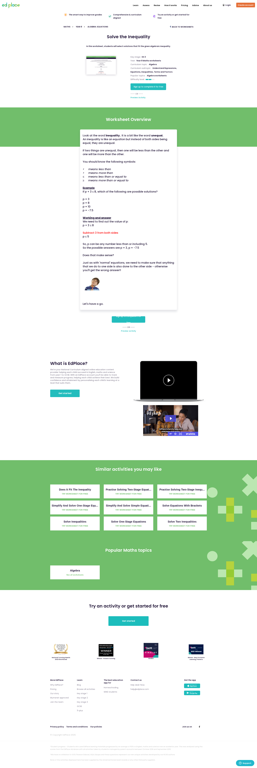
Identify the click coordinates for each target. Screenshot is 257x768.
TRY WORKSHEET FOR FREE (75, 494)
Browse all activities (86, 689)
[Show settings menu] (175, 434)
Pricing (184, 5)
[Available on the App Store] (195, 687)
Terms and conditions (77, 726)
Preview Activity (138, 97)
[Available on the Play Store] (195, 694)
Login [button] (228, 5)
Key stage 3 (82, 702)
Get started (64, 393)
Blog (79, 685)
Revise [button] (157, 5)
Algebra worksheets (157, 75)
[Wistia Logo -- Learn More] (190, 434)
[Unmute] (170, 434)
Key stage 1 (82, 693)
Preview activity (128, 331)
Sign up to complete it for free (148, 86)
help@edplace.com (140, 689)
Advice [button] (195, 5)
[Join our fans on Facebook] (199, 727)
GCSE (79, 706)
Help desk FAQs (138, 685)
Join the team (56, 702)
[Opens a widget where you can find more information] (245, 763)
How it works (170, 5)
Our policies (96, 726)
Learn (135, 5)
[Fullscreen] (180, 434)
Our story (54, 693)
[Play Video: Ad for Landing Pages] (170, 418)
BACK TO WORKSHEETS (182, 27)
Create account (246, 5)
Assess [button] (146, 5)
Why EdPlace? (56, 685)
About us (207, 5)
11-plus (80, 710)
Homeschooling (111, 687)
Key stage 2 (82, 697)
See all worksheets (75, 575)
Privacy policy (57, 726)
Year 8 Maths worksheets (148, 60)
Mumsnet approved (59, 697)
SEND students (110, 692)
